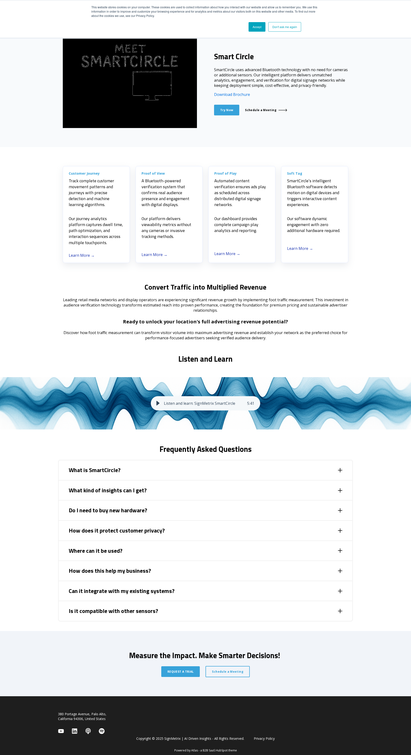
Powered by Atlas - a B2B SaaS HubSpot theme (205, 750)
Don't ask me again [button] (284, 27)
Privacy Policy (264, 738)
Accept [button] (257, 27)
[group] (205, 403)
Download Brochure (232, 94)
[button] (158, 403)
